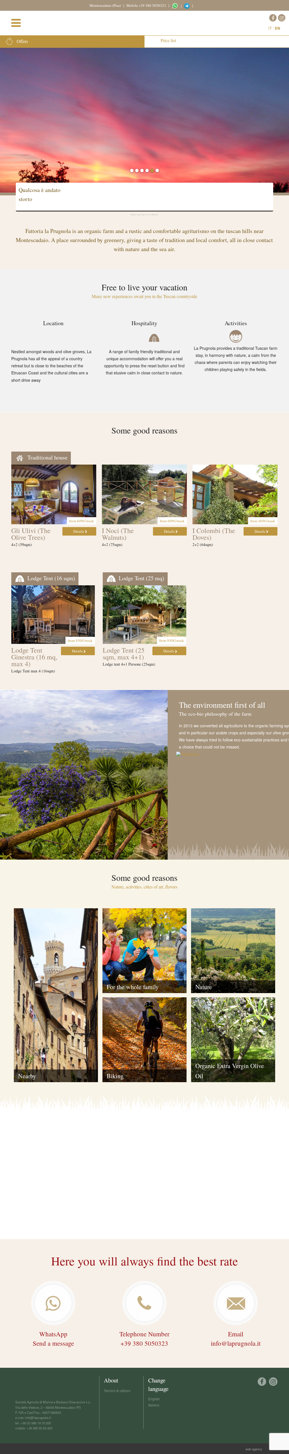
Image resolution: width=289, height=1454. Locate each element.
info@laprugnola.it (38, 1417)
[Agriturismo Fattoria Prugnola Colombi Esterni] (234, 494)
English (154, 1398)
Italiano (153, 1405)
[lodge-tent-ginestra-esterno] (53, 614)
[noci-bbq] (144, 494)
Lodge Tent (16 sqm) (50, 578)
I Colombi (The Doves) (213, 534)
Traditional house (46, 457)
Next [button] (275, 502)
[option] (144, 119)
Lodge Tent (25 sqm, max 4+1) (123, 653)
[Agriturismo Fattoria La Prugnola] (147, 22)
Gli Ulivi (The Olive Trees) (31, 534)
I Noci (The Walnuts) (118, 534)
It (270, 28)
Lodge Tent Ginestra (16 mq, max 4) (34, 657)
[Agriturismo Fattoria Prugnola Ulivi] (53, 494)
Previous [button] (13, 502)
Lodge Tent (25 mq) (140, 578)
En (277, 28)
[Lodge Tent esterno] (144, 614)
